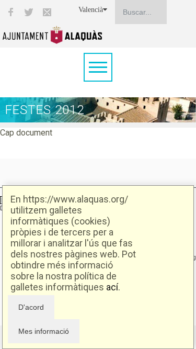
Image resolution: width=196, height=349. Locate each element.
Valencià (90, 10)
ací (112, 287)
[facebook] (10, 12)
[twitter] (29, 12)
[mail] (47, 12)
